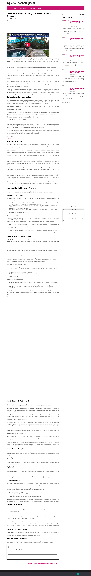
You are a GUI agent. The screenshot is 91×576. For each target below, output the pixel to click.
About (39, 8)
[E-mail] (9, 557)
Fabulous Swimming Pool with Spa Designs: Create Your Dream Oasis (43, 563)
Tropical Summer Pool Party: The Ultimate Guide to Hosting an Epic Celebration (77, 40)
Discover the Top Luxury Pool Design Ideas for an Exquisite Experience (77, 23)
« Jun (73, 224)
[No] (89, 574)
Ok (78, 573)
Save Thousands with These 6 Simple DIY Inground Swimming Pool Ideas (77, 88)
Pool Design (23, 8)
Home (15, 8)
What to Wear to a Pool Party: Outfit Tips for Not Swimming (77, 56)
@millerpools (66, 203)
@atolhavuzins (11, 138)
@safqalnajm (11, 397)
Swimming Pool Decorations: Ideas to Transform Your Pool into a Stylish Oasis (24, 561)
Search (63, 13)
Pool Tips (32, 8)
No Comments (17, 18)
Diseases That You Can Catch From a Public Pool (77, 72)
